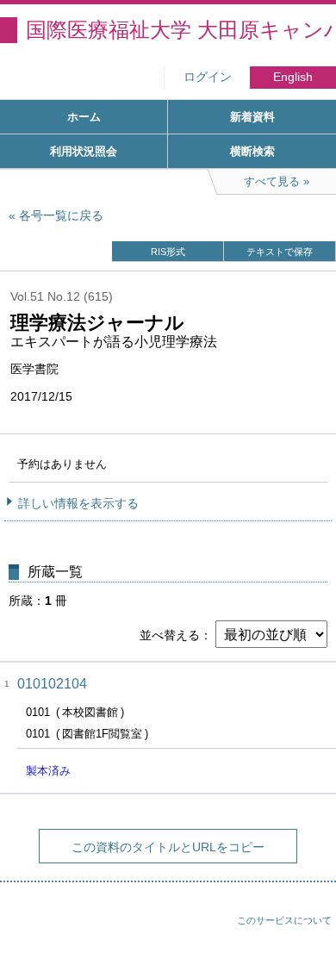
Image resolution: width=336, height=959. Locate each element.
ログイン (208, 77)
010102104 (52, 683)
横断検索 (252, 151)
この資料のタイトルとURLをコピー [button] (168, 847)
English (293, 77)
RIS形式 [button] (168, 251)
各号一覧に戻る (61, 215)
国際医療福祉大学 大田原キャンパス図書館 (181, 29)
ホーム (84, 116)
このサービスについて (284, 920)
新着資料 (252, 116)
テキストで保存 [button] (279, 251)
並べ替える (170, 635)
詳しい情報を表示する (78, 503)
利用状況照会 (83, 151)
